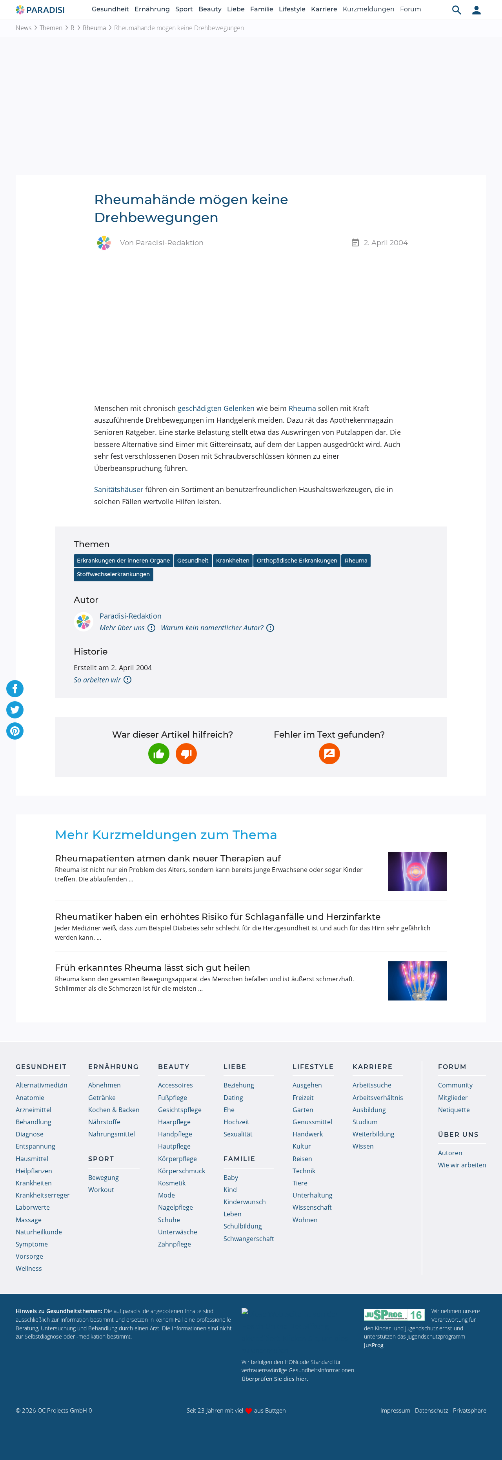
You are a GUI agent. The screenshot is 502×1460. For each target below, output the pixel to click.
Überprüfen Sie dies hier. (275, 1378)
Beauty (210, 9)
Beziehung (239, 1085)
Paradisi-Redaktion (131, 616)
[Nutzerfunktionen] (476, 10)
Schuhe (169, 1220)
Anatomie (30, 1097)
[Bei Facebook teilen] (15, 688)
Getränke (102, 1097)
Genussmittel (312, 1122)
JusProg (374, 1345)
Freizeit (303, 1097)
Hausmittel (32, 1158)
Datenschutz (431, 1410)
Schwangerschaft (249, 1238)
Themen (51, 28)
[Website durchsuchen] (457, 10)
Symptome (32, 1244)
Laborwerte (33, 1207)
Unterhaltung (313, 1195)
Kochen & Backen (114, 1109)
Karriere (324, 9)
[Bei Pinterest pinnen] (15, 731)
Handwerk (308, 1134)
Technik (304, 1171)
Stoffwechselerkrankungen (113, 574)
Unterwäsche (177, 1232)
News (23, 28)
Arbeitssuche (372, 1085)
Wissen (363, 1146)
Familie (261, 9)
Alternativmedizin (41, 1085)
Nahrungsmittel (111, 1134)
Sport (184, 9)
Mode (166, 1195)
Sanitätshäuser (118, 489)
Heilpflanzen (34, 1171)
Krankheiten (232, 560)
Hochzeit (236, 1122)
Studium (365, 1122)
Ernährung (152, 9)
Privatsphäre (469, 1410)
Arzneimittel (33, 1109)
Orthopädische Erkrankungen (297, 560)
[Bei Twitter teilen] (15, 709)
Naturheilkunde (39, 1232)
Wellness (29, 1268)
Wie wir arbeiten (462, 1165)
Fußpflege (172, 1097)
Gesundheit (110, 9)
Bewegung (103, 1177)
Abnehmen (104, 1085)
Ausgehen (307, 1085)
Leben (233, 1214)
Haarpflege (174, 1122)
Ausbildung (369, 1109)
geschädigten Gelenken (216, 408)
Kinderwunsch (245, 1202)
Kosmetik (172, 1183)
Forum (410, 9)
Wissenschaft (312, 1207)
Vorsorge (29, 1256)
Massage (29, 1220)
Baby (231, 1177)
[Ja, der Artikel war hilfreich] (158, 753)
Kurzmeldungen (369, 9)
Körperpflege (177, 1158)
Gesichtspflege (180, 1109)
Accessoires (175, 1085)
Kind (230, 1189)
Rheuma (94, 28)
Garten (303, 1109)
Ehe (229, 1109)
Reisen (302, 1158)
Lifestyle (292, 9)
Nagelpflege (175, 1207)
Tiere (300, 1183)
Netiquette (454, 1109)
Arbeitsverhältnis (378, 1097)
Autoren (450, 1153)
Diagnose (30, 1134)
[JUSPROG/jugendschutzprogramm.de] (394, 1314)
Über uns (458, 1134)
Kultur (302, 1146)
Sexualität (238, 1134)
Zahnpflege (174, 1244)
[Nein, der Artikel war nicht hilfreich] (186, 753)
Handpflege (175, 1134)
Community (455, 1085)
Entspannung (35, 1146)
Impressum (395, 1410)
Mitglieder (453, 1097)
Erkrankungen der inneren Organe (123, 560)
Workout (101, 1189)
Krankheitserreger (43, 1195)
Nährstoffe (104, 1122)
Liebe (236, 9)
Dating (233, 1097)
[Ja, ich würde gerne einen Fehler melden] (329, 753)
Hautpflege (174, 1146)
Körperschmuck (181, 1171)
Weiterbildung (374, 1134)
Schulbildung (243, 1226)
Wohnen (305, 1220)
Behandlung (33, 1122)
